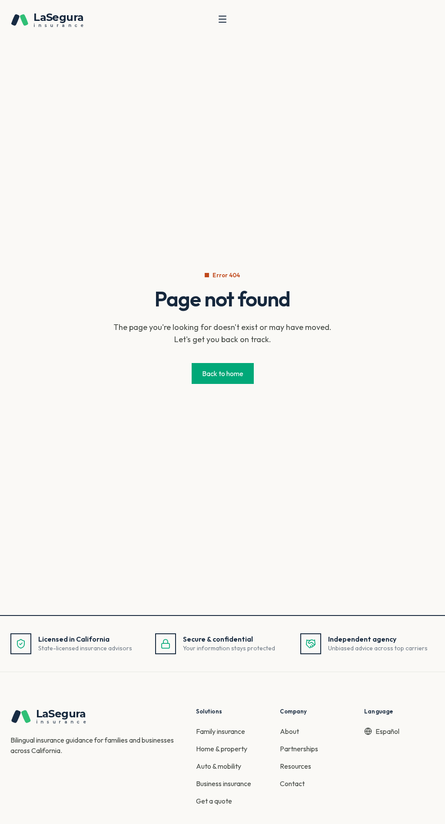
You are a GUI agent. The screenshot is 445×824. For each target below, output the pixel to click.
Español (387, 731)
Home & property (221, 748)
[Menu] (222, 19)
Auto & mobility (218, 766)
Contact (292, 783)
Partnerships (299, 748)
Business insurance (223, 783)
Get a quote (214, 801)
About (289, 731)
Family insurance (220, 731)
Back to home (222, 373)
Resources (295, 766)
